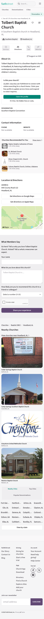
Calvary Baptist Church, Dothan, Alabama (23, 166)
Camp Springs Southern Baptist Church (15, 407)
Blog (3, 558)
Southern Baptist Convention (13, 110)
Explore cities (21, 584)
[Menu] (40, 3)
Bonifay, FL (27, 521)
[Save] (33, 22)
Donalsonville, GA (30, 507)
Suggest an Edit (35, 56)
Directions (18, 49)
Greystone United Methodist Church (14, 444)
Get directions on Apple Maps (22, 201)
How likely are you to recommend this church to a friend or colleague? (21, 288)
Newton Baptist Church (9, 481)
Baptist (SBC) (16, 325)
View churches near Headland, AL (14, 335)
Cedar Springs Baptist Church (11, 370)
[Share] (39, 22)
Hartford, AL (17, 503)
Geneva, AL (16, 512)
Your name (5, 257)
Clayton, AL (38, 507)
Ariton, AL (27, 503)
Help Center (35, 560)
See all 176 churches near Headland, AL (16, 18)
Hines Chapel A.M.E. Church (18, 159)
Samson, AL (38, 521)
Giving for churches (20, 552)
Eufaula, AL (27, 517)
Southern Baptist (11, 39)
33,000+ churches (10, 84)
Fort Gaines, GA (7, 503)
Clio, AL (5, 507)
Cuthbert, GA (17, 521)
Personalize (37, 14)
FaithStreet (7, 4)
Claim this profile (22, 97)
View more (37, 140)
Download (20, 572)
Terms (23, 612)
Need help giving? (35, 556)
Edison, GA (5, 517)
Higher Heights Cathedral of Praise (20, 144)
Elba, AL (5, 521)
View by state (22, 527)
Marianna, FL (17, 517)
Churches (5, 10)
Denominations (17, 10)
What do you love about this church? (16, 267)
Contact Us (5, 554)
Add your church (19, 589)
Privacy (17, 612)
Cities (28, 10)
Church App (20, 568)
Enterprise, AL (17, 507)
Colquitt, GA (28, 512)
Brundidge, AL (6, 512)
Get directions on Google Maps (22, 196)
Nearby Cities (12, 489)
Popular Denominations (22, 495)
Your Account (36, 551)
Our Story (5, 551)
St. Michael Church (15, 151)
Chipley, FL (38, 517)
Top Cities (32, 489)
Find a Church (21, 580)
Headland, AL (27, 39)
